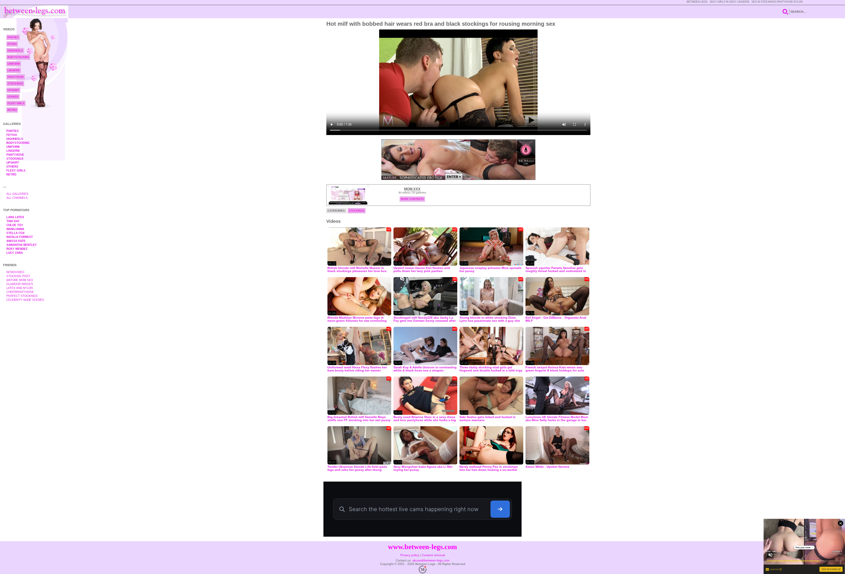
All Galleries (17, 194)
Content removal (433, 555)
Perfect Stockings (22, 296)
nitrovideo (15, 272)
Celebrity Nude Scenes (25, 300)
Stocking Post (18, 276)
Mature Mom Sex (19, 280)
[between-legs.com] (35, 11)
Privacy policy (409, 555)
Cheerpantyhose (20, 292)
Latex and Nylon (19, 288)
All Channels (17, 197)
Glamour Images (19, 284)
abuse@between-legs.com (431, 560)
